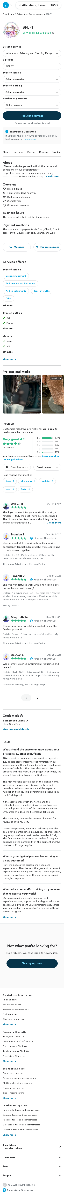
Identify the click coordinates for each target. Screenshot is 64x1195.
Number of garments (15, 98)
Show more (9, 1024)
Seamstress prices (12, 1005)
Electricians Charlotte (14, 1056)
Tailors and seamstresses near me (19, 1078)
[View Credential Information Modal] (21, 715)
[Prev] (26, 697)
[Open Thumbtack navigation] (7, 5)
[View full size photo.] (22, 394)
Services (18, 152)
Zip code (8, 59)
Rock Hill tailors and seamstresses (20, 1120)
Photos (31, 152)
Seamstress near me (13, 1073)
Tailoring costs (10, 1000)
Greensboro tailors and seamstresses (21, 1125)
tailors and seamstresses (29, 14)
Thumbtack (8, 14)
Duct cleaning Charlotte (15, 1046)
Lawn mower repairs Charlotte (18, 1041)
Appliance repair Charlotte (16, 1051)
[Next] (38, 697)
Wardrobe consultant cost (16, 1009)
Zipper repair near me (13, 1093)
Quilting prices (10, 1014)
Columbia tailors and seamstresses (20, 1129)
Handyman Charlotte (13, 1036)
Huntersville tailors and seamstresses (21, 1110)
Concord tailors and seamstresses (20, 1115)
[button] (11, 29)
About (6, 152)
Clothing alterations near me (17, 1083)
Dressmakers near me (13, 1088)
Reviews (43, 152)
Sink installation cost (13, 1019)
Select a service (12, 46)
